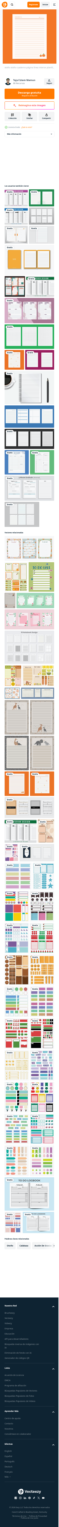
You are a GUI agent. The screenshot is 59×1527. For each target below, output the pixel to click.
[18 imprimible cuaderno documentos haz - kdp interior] (29, 801)
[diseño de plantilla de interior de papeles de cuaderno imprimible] (16, 197)
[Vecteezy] (4, 5)
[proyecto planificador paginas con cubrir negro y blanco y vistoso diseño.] (29, 1081)
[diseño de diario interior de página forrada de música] (19, 458)
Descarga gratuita (29, 94)
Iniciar (45, 4)
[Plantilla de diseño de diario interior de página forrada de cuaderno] (29, 515)
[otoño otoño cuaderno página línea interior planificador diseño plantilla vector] (17, 1032)
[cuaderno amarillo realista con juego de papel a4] (29, 315)
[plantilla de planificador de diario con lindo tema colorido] (15, 342)
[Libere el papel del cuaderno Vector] (17, 290)
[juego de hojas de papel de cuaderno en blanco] (29, 537)
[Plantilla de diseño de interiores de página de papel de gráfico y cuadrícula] (29, 414)
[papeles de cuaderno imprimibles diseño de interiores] (16, 234)
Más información (14, 134)
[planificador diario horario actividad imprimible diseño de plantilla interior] (17, 586)
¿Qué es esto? (26, 127)
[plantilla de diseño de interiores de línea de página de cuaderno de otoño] (14, 437)
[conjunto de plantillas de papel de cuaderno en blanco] (17, 252)
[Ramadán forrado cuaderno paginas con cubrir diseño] (22, 1151)
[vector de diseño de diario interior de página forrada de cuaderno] (17, 216)
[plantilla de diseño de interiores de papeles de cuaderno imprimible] (19, 363)
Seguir (49, 83)
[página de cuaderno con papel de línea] (22, 638)
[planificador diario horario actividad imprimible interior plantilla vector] (17, 560)
